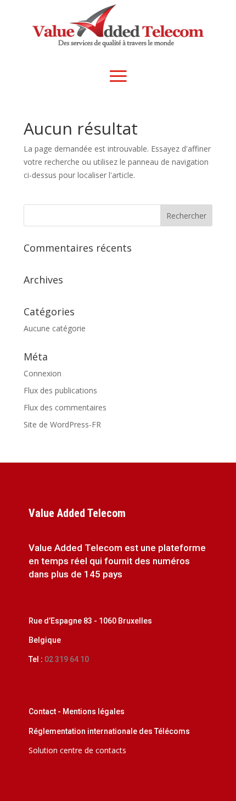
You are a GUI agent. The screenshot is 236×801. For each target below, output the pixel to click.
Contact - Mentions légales (77, 711)
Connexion (42, 373)
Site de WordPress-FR (62, 424)
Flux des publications (60, 390)
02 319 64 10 (66, 659)
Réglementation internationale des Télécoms (109, 731)
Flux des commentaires (65, 407)
